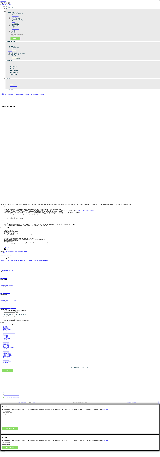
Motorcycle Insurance (7, 353)
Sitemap (33, 402)
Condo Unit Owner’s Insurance (9, 333)
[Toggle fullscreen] (3, 451)
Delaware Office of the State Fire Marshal (58, 223)
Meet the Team (6, 352)
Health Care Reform (7, 343)
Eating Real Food (3, 278)
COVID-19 (5, 336)
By (17, 251)
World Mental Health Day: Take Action (8, 308)
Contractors (5, 335)
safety (9, 252)
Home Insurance (6, 345)
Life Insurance (6, 351)
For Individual (10, 251)
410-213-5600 (105, 409)
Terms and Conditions (131, 402)
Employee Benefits (6, 338)
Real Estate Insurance (7, 355)
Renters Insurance (6, 356)
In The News (5, 348)
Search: (1, 311)
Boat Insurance (6, 328)
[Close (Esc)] (1, 451)
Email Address (6, 315)
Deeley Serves (6, 326)
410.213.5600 (3, 93)
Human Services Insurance (8, 347)
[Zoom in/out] (4, 451)
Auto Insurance (6, 327)
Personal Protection (7, 354)
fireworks (6, 252)
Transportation (6, 360)
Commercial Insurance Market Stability (8, 300)
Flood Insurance (6, 340)
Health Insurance (6, 344)
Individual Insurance (7, 349)
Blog (6, 251)
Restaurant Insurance (7, 357)
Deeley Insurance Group (24, 402)
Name (4, 317)
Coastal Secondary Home (8, 330)
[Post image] (3, 269)
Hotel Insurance (6, 346)
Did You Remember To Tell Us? (6, 270)
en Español (5, 339)
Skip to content (3, 1)
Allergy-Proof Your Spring (5, 293)
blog (4, 252)
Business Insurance (7, 329)
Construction (5, 334)
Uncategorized (6, 362)
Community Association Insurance (10, 331)
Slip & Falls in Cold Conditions (6, 285)
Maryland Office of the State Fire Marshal (86, 210)
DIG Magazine (6, 337)
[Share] (2, 451)
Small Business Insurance (8, 358)
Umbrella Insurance (7, 361)
